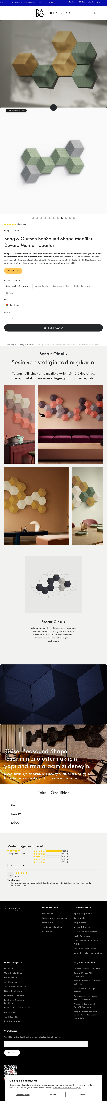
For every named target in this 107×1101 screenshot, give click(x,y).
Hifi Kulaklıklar (11, 977)
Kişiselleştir (13, 271)
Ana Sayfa (11, 344)
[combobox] (98, 2)
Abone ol (12, 1053)
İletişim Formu (80, 922)
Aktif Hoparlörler (12, 1017)
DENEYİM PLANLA (53, 328)
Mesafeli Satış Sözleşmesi (85, 931)
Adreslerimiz (47, 922)
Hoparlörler (9, 1012)
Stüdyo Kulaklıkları (13, 991)
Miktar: (7, 312)
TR (97, 2)
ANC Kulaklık (10, 982)
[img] (21, 873)
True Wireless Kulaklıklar (15, 986)
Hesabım (72, 2)
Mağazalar (90, 2)
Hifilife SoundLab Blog (52, 927)
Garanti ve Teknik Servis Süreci (88, 953)
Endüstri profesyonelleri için (54, 918)
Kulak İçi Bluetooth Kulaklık (17, 1007)
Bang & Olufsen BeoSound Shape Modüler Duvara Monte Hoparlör (69, 344)
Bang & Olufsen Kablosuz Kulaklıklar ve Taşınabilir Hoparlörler (85, 1014)
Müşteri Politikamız (82, 927)
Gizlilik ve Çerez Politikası (86, 948)
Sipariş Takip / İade (83, 913)
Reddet (81, 1094)
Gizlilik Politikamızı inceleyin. (67, 1087)
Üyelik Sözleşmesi (82, 936)
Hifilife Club (81, 2)
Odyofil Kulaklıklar (13, 973)
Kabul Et (52, 1094)
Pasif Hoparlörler (12, 1021)
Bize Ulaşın (47, 931)
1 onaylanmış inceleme (17, 853)
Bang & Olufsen (11, 230)
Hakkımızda (47, 913)
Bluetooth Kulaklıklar (14, 995)
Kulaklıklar (9, 968)
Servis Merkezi (80, 918)
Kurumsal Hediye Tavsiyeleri (87, 968)
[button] (10, 224)
